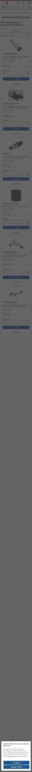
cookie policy (11, 756)
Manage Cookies (16, 767)
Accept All (16, 763)
